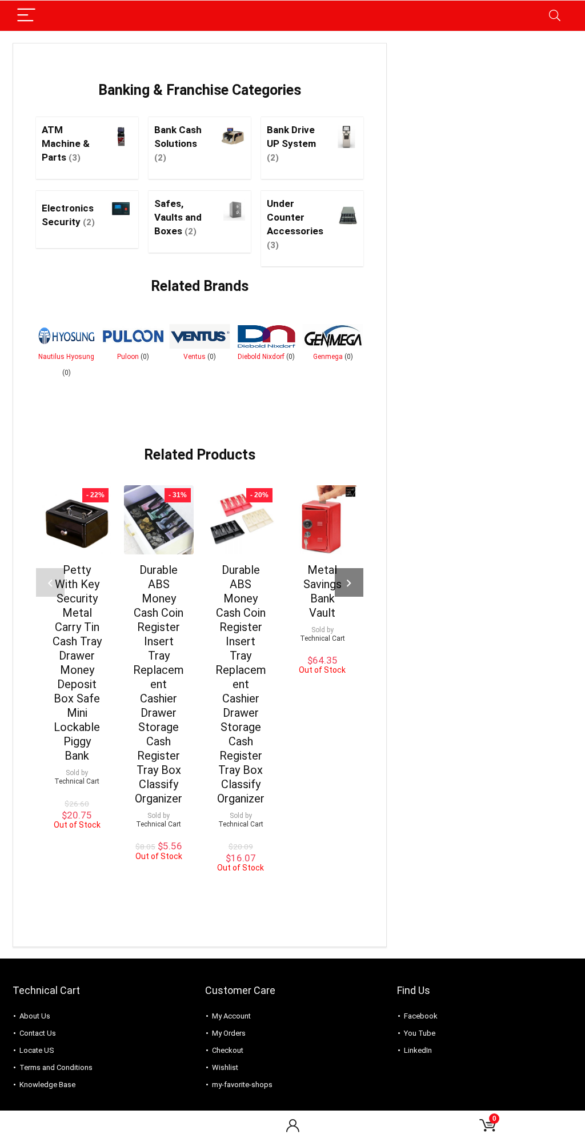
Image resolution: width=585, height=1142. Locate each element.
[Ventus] (199, 336)
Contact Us (37, 1033)
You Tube (419, 1033)
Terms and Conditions (56, 1067)
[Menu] (26, 16)
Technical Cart (76, 781)
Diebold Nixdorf (261, 357)
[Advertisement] (486, 114)
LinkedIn (418, 1050)
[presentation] (50, 582)
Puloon (128, 357)
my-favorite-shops (242, 1084)
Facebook (421, 1016)
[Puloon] (133, 336)
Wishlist (225, 1067)
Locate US (36, 1050)
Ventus (194, 357)
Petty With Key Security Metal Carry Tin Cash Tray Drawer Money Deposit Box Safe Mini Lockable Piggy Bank (77, 662)
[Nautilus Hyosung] (66, 336)
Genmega (328, 357)
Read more (77, 885)
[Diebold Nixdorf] (266, 336)
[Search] (554, 16)
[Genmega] (332, 336)
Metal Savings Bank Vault (322, 591)
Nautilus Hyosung (66, 357)
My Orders (229, 1033)
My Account (231, 1016)
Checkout (227, 1050)
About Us (34, 1016)
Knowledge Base (47, 1084)
